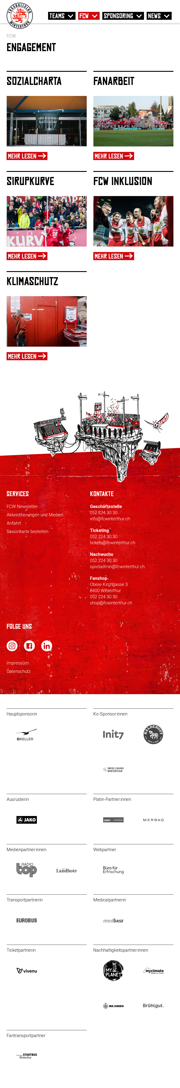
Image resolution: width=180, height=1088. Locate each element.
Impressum (18, 663)
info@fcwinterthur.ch (110, 518)
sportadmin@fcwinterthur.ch (117, 566)
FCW (84, 16)
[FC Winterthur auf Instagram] (12, 650)
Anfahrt (14, 523)
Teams (57, 16)
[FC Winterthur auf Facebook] (30, 650)
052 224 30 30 (103, 512)
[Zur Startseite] (20, 28)
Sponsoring (118, 16)
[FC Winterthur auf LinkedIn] (46, 650)
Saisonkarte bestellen (27, 531)
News (154, 16)
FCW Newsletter (22, 506)
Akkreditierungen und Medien (35, 514)
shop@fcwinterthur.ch (111, 602)
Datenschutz (19, 671)
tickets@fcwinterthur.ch (112, 542)
